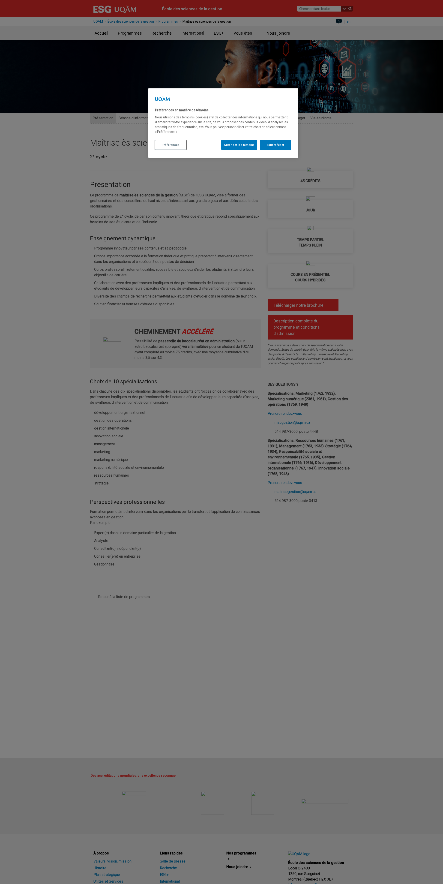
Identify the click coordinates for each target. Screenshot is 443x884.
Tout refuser (275, 145)
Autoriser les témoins (239, 145)
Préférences (171, 145)
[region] (223, 123)
